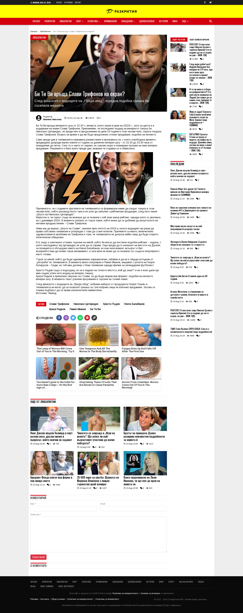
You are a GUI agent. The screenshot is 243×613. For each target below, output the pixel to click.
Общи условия (58, 599)
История (163, 21)
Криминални (110, 21)
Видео (201, 581)
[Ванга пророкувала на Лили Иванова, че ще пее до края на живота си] (145, 475)
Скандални (127, 21)
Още (184, 21)
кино (174, 21)
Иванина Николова (52, 119)
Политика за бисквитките (107, 599)
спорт (171, 581)
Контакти (44, 599)
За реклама (68, 2)
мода (32, 586)
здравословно (147, 21)
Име (33, 504)
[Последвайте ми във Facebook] (205, 2)
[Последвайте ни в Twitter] (210, 2)
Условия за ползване (151, 593)
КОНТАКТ (78, 2)
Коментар (35, 514)
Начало (59, 2)
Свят (78, 21)
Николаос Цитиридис (86, 304)
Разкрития (50, 21)
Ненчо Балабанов (134, 304)
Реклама (34, 599)
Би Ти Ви (95, 309)
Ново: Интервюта (66, 586)
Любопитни (66, 21)
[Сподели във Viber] (66, 318)
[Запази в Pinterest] (87, 318)
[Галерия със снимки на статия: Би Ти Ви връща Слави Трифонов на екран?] (98, 73)
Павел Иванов (78, 309)
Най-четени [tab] (179, 39)
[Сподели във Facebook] (59, 318)
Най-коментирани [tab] (199, 39)
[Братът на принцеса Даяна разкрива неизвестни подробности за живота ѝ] (145, 430)
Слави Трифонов (59, 304)
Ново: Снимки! (46, 586)
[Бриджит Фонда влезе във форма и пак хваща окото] (52, 475)
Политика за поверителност (125, 593)
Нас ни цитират (186, 581)
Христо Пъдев (111, 304)
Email (102, 504)
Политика (93, 21)
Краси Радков (57, 309)
